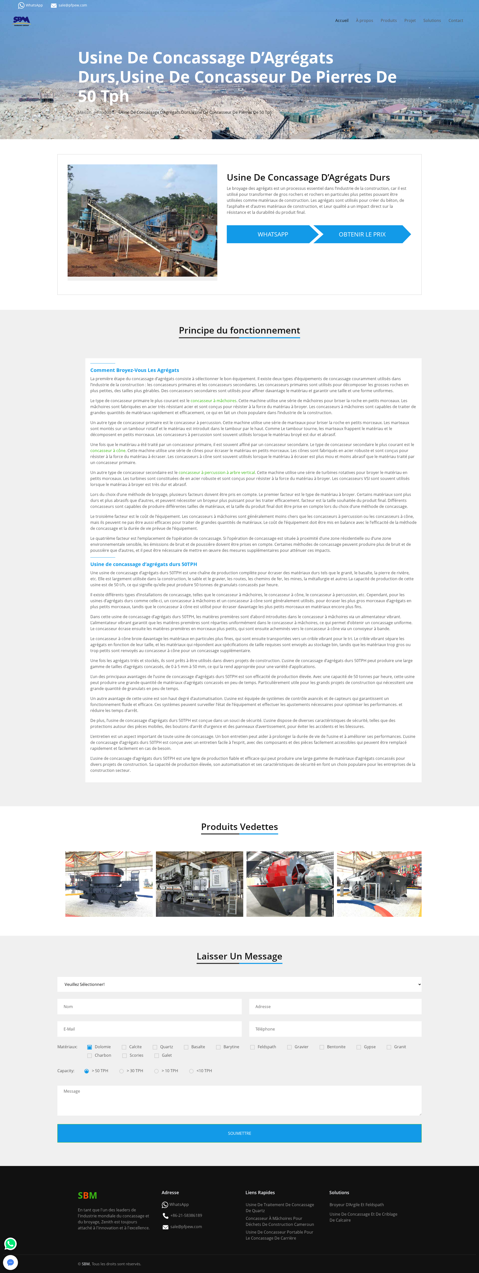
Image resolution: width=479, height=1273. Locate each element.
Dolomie (102, 1046)
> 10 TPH (169, 1070)
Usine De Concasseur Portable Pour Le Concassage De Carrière (279, 1235)
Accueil (342, 20)
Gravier (301, 1046)
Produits (389, 20)
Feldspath (266, 1046)
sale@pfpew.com (73, 5)
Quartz (166, 1046)
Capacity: (65, 1070)
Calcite (135, 1046)
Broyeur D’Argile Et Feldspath (357, 1204)
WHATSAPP (273, 234)
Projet (410, 20)
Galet (166, 1055)
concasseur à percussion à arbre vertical (217, 472)
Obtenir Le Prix (362, 234)
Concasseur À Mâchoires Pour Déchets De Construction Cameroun (280, 1221)
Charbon (102, 1055)
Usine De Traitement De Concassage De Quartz (280, 1207)
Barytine (231, 1046)
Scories (136, 1055)
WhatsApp (34, 5)
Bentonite (336, 1046)
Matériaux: (67, 1046)
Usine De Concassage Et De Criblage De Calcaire (363, 1217)
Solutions (432, 20)
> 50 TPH (99, 1070)
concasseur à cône (107, 450)
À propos (364, 20)
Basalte (197, 1046)
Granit (399, 1046)
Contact (456, 20)
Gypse (369, 1046)
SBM (86, 1263)
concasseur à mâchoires (214, 400)
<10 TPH (204, 1070)
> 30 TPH (134, 1070)
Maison (85, 112)
